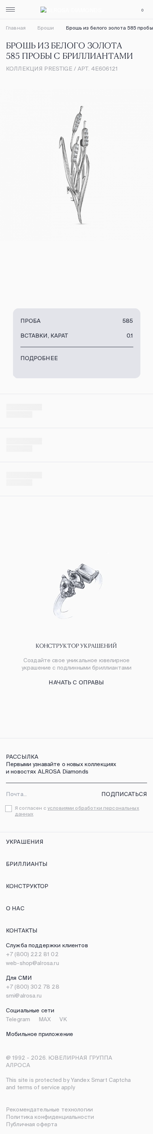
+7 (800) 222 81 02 (32, 954)
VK (63, 1019)
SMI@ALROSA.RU (24, 995)
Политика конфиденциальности (50, 1117)
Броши (46, 28)
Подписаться (124, 794)
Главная (16, 28)
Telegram (18, 1019)
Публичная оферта (31, 1124)
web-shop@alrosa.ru (32, 963)
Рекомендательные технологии (49, 1109)
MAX (45, 1019)
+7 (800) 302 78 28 (32, 987)
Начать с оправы (76, 682)
